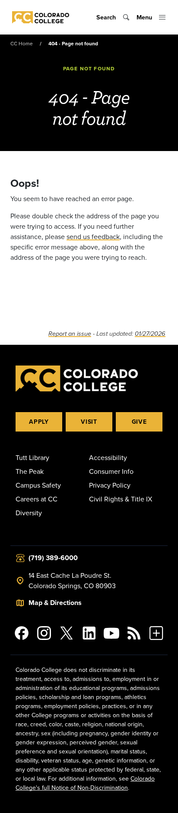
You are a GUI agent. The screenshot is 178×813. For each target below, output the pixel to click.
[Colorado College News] (134, 633)
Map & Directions (55, 603)
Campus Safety (38, 485)
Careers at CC (36, 499)
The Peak (30, 471)
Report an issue (69, 333)
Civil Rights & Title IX (120, 499)
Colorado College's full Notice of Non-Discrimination (85, 783)
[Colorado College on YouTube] (111, 633)
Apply (39, 421)
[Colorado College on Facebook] (21, 633)
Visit (89, 421)
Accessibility (108, 457)
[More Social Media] (156, 633)
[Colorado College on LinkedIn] (89, 633)
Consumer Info (111, 471)
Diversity (29, 512)
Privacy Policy (109, 485)
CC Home (21, 43)
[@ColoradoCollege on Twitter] (66, 633)
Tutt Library (32, 457)
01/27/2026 (150, 333)
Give (139, 421)
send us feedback (93, 236)
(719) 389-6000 (53, 558)
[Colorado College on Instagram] (44, 633)
